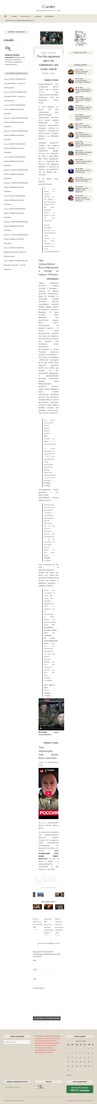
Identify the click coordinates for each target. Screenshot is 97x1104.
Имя (34, 960)
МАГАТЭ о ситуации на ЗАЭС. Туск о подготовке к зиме (83, 127)
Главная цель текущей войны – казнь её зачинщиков (15, 83)
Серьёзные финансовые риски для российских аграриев (82, 118)
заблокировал (79, 1090)
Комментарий (38, 988)
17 (68, 1062)
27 (81, 1066)
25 (72, 1066)
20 (81, 1062)
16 (93, 1057)
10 (68, 1057)
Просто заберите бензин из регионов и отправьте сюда (83, 100)
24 (68, 1066)
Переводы (49, 16)
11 (72, 1057)
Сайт (34, 979)
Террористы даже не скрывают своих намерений (81, 190)
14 (85, 1057)
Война (44, 53)
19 (76, 1062)
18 (72, 1062)
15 (88, 1057)
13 (80, 1057)
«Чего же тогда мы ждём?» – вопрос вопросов (83, 162)
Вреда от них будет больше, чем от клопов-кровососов (82, 199)
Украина (37, 883)
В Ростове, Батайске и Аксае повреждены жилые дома (83, 136)
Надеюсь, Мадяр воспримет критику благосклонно (15, 252)
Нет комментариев (48, 887)
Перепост (52, 878)
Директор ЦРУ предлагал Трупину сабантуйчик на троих (83, 91)
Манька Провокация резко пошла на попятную (83, 180)
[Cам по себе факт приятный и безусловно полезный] (60, 894)
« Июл (68, 1075)
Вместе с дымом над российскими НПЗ (81, 72)
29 (89, 1066)
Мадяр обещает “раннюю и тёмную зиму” (83, 171)
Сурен (53, 73)
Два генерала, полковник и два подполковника (83, 153)
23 (93, 1062)
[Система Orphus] (8, 51)
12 (76, 1057)
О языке (38, 16)
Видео (37, 878)
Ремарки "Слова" (49, 880)
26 (76, 1066)
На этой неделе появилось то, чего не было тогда (83, 108)
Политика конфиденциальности (19, 20)
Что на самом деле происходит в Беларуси (82, 81)
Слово (48, 6)
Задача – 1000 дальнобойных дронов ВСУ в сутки (83, 145)
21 (84, 1062)
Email (35, 969)
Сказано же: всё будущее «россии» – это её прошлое (16, 265)
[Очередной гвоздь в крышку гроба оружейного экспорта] (37, 894)
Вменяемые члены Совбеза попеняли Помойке (14, 109)
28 (85, 1066)
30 (93, 1066)
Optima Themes (19, 1100)
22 (89, 1062)
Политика (24, 16)
